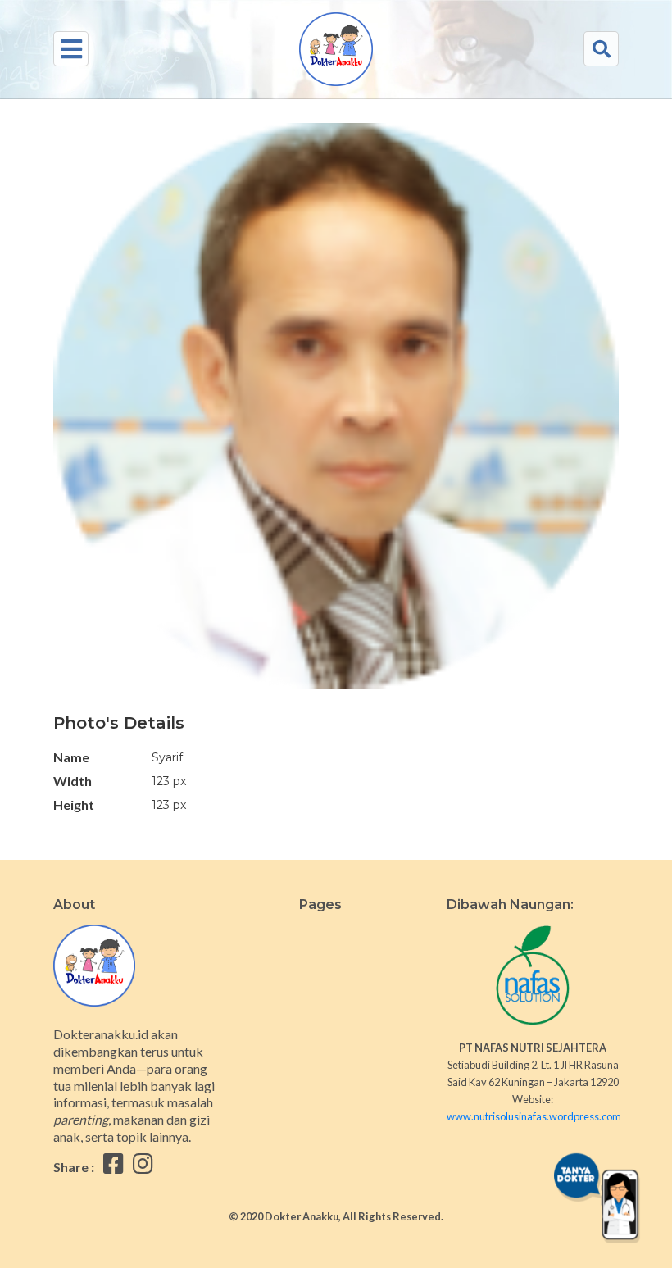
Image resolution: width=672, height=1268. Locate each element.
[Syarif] (336, 416)
